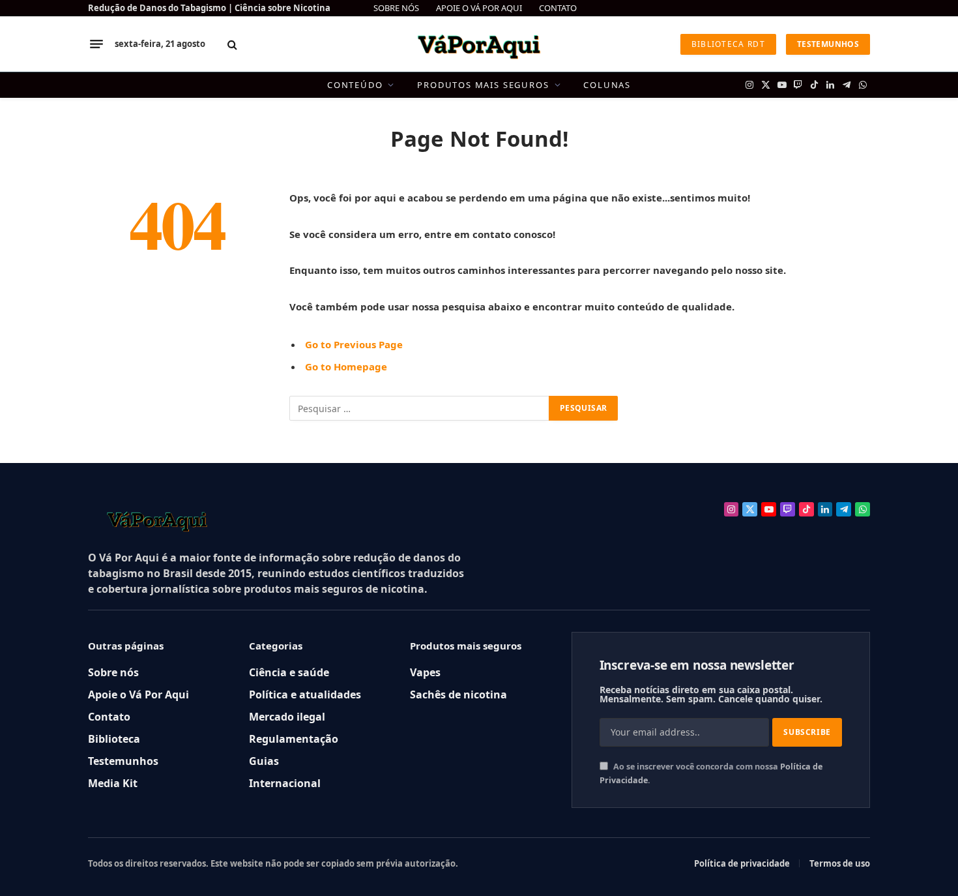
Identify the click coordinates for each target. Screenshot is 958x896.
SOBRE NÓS (396, 8)
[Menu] (96, 44)
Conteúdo (355, 85)
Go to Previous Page (354, 344)
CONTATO (558, 8)
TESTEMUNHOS (828, 44)
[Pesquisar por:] (419, 408)
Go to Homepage (346, 366)
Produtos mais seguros (483, 85)
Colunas (607, 85)
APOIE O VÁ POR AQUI (479, 8)
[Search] (232, 44)
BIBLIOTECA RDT (728, 44)
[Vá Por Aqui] (479, 44)
